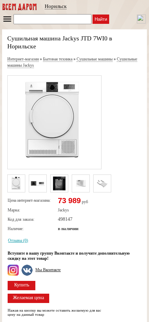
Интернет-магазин (23, 59)
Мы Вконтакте (48, 269)
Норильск (56, 6)
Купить (21, 284)
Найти (101, 19)
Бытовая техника (57, 59)
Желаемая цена (28, 297)
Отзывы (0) (18, 240)
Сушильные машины (95, 59)
